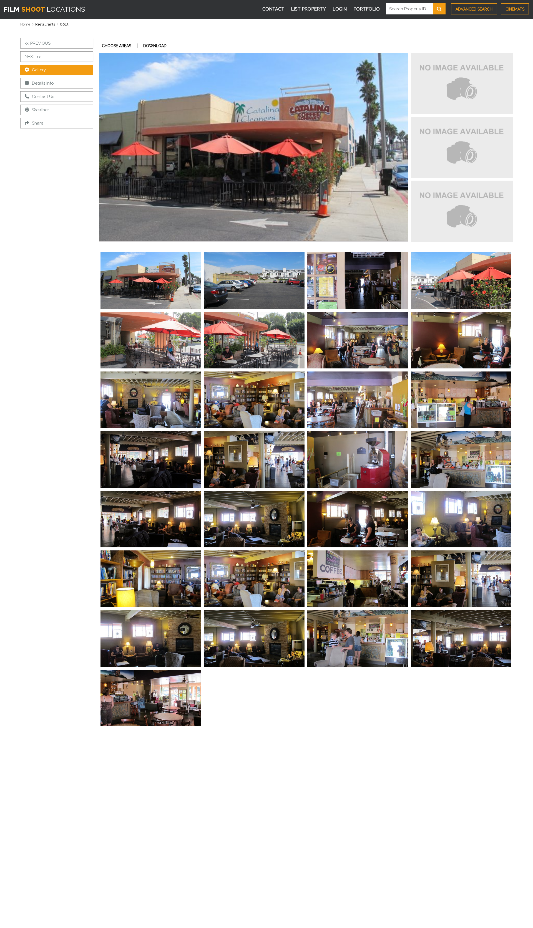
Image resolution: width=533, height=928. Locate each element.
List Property (308, 9)
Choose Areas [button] (116, 46)
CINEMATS (515, 9)
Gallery (39, 69)
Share (37, 123)
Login (340, 9)
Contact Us (43, 96)
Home (25, 24)
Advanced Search (474, 9)
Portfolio (366, 9)
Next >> (33, 56)
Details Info (43, 83)
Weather (40, 109)
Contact (273, 9)
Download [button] (155, 46)
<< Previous (38, 43)
